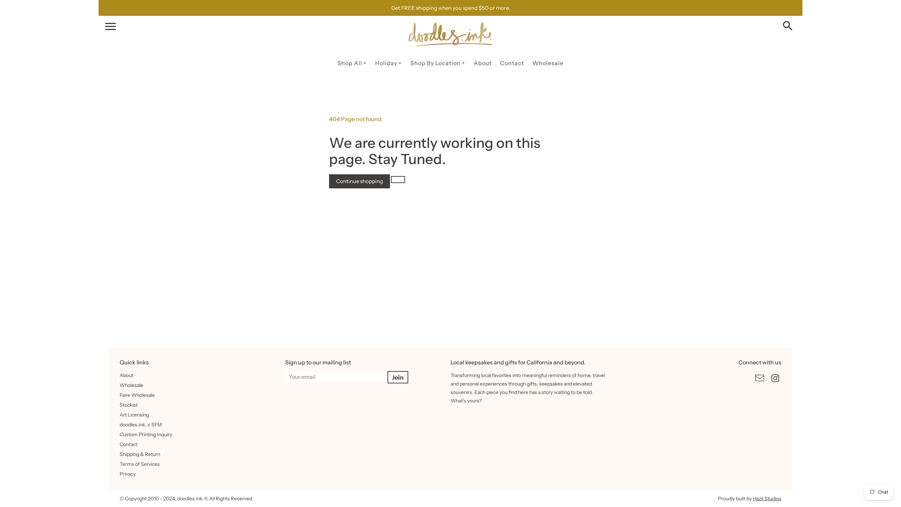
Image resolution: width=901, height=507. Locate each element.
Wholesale (131, 385)
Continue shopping (359, 181)
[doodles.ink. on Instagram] (775, 383)
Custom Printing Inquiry (146, 434)
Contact (128, 444)
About (126, 375)
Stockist (129, 405)
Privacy (128, 474)
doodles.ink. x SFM (141, 424)
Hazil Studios (767, 498)
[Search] (789, 26)
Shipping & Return (140, 454)
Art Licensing (134, 415)
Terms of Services (140, 464)
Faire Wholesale (137, 395)
